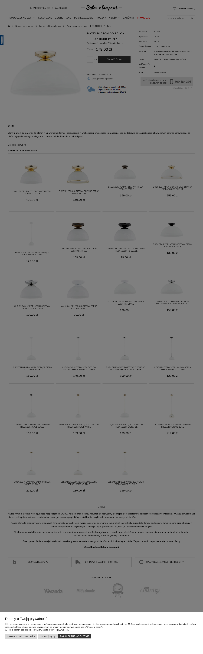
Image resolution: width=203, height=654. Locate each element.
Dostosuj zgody (48, 636)
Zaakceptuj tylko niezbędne (21, 636)
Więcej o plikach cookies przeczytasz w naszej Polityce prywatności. (37, 630)
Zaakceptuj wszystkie (75, 636)
